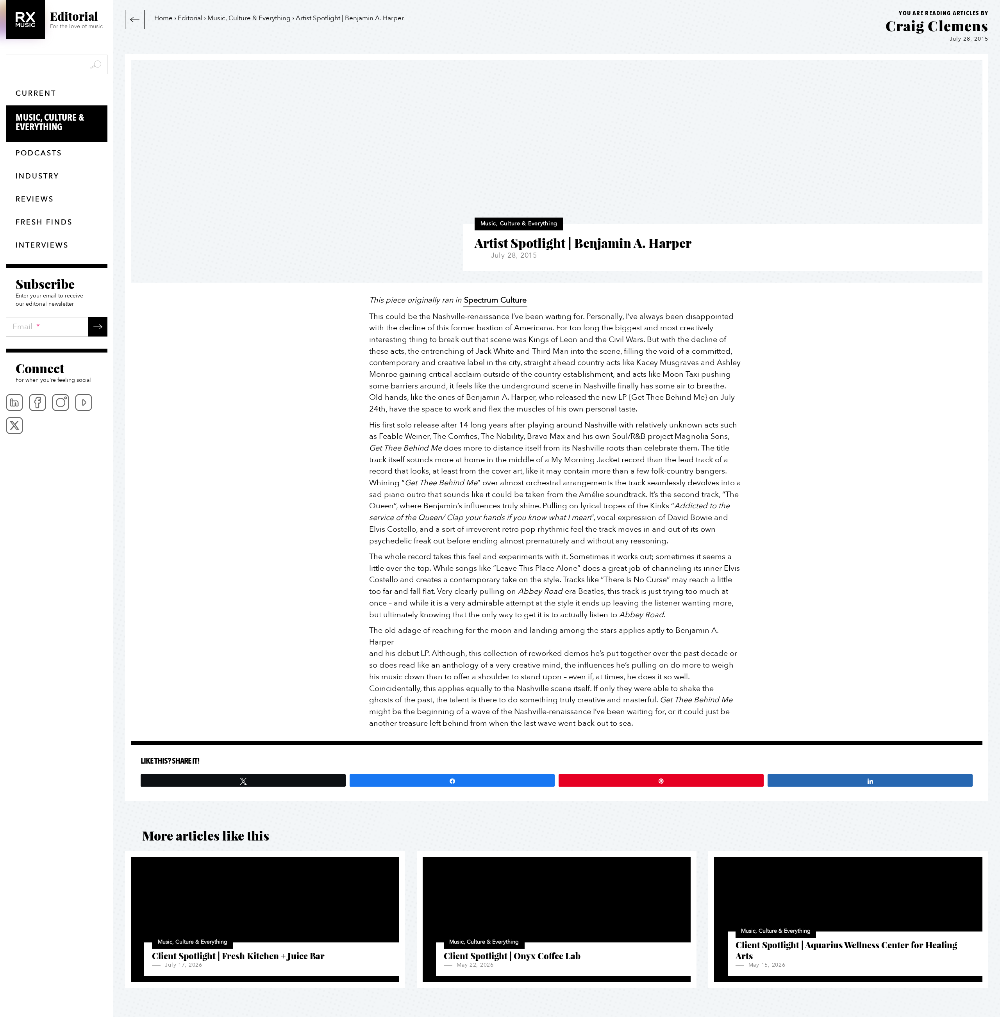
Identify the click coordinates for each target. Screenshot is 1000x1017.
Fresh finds (44, 222)
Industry (37, 176)
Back (135, 19)
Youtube (83, 402)
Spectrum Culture (495, 300)
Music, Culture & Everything (50, 122)
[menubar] (56, 414)
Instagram (60, 402)
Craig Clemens (937, 25)
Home (163, 18)
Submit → (97, 327)
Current (36, 93)
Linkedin (14, 402)
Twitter (14, 425)
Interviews (42, 245)
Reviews (35, 199)
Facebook (37, 402)
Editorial (190, 18)
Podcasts (39, 153)
